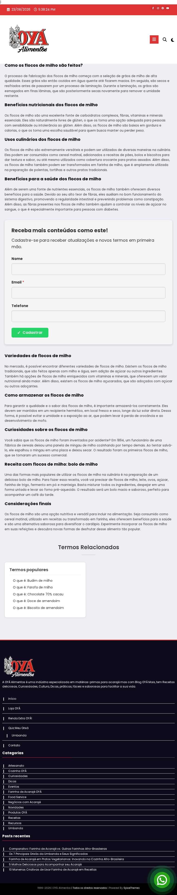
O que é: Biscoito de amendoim (38, 608)
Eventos (13, 787)
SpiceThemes (132, 888)
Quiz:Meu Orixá (18, 728)
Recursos (14, 823)
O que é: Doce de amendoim (36, 601)
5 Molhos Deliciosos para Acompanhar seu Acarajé (45, 864)
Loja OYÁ (14, 708)
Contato (14, 745)
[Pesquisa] (165, 39)
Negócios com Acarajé (24, 802)
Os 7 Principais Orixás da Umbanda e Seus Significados (48, 854)
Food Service (17, 797)
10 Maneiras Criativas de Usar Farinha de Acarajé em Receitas (53, 869)
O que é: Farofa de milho (33, 587)
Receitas (14, 818)
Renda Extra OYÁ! (20, 718)
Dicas (12, 781)
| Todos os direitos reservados (89, 888)
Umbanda (19, 735)
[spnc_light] (172, 40)
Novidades (16, 807)
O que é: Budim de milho (33, 580)
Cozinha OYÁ (17, 771)
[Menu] (154, 39)
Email (18, 282)
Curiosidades (18, 776)
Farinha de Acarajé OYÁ (24, 792)
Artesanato (16, 766)
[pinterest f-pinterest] (163, 8)
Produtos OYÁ (17, 812)
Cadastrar (30, 332)
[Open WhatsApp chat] (162, 880)
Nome (17, 258)
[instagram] (158, 8)
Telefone (20, 305)
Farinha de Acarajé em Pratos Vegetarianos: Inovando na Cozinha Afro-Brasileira (66, 859)
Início (12, 699)
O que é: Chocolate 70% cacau (38, 594)
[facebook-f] (153, 8)
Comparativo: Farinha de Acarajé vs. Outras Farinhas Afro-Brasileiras (58, 849)
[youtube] (167, 8)
